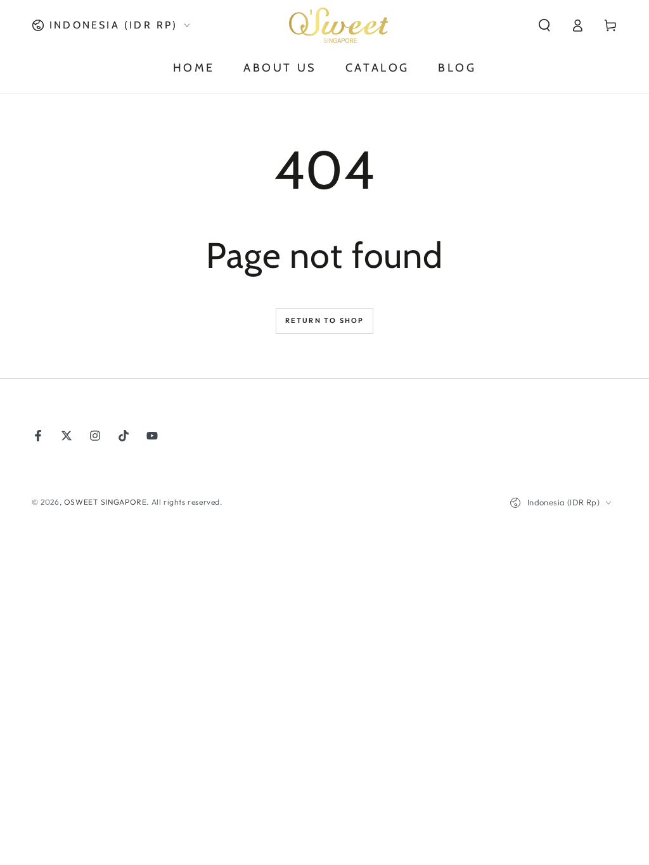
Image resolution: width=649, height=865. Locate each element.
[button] (544, 25)
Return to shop (324, 320)
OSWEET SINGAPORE (105, 502)
